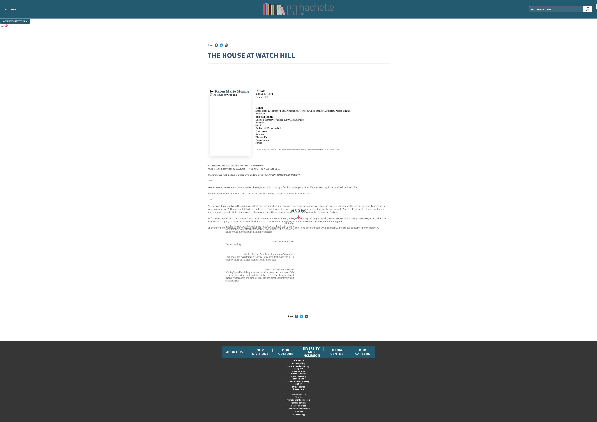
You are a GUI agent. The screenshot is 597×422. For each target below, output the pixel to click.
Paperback (260, 122)
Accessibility (298, 363)
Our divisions (260, 351)
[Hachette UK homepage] (298, 9)
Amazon (259, 134)
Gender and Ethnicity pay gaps (298, 367)
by (212, 91)
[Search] (587, 9)
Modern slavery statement (298, 377)
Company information (298, 399)
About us (234, 352)
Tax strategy (298, 414)
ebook (258, 125)
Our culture (285, 351)
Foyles (258, 142)
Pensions (298, 411)
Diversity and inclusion (311, 352)
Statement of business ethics (298, 372)
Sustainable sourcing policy (298, 382)
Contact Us (298, 360)
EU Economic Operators (298, 387)
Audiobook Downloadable (268, 128)
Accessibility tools (15, 21)
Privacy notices (298, 402)
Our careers (362, 351)
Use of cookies (298, 405)
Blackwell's (261, 137)
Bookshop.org (262, 140)
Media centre (336, 351)
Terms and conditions (298, 408)
